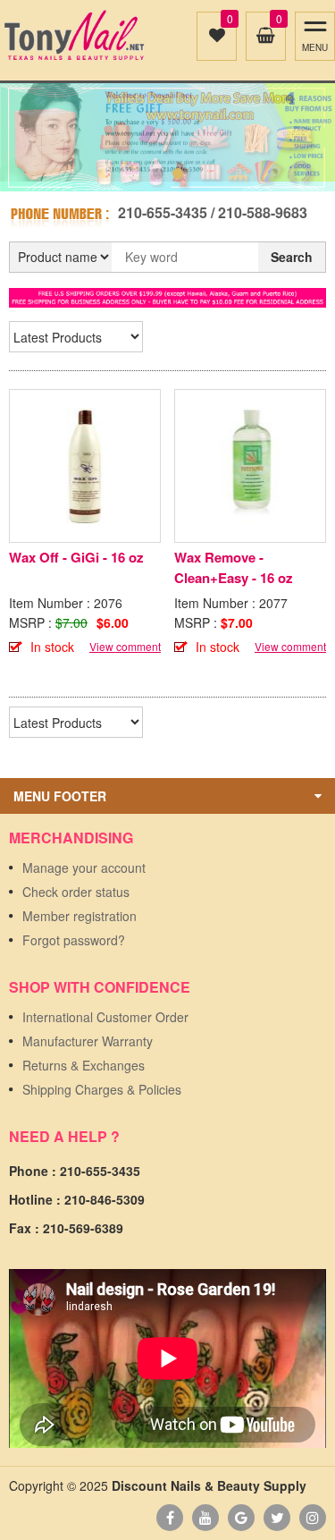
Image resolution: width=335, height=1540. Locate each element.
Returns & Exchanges (83, 1065)
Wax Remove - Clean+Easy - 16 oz (233, 567)
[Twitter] (277, 1517)
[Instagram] (312, 1517)
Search (292, 257)
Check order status (76, 892)
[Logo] (73, 36)
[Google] (241, 1517)
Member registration (79, 916)
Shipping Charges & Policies (101, 1089)
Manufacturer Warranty (87, 1041)
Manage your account (84, 867)
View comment (125, 646)
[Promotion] (167, 296)
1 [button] (158, 173)
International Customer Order (105, 1017)
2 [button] (177, 173)
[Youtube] (205, 1517)
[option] (167, 137)
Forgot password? (73, 940)
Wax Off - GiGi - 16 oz (76, 557)
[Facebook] (169, 1517)
